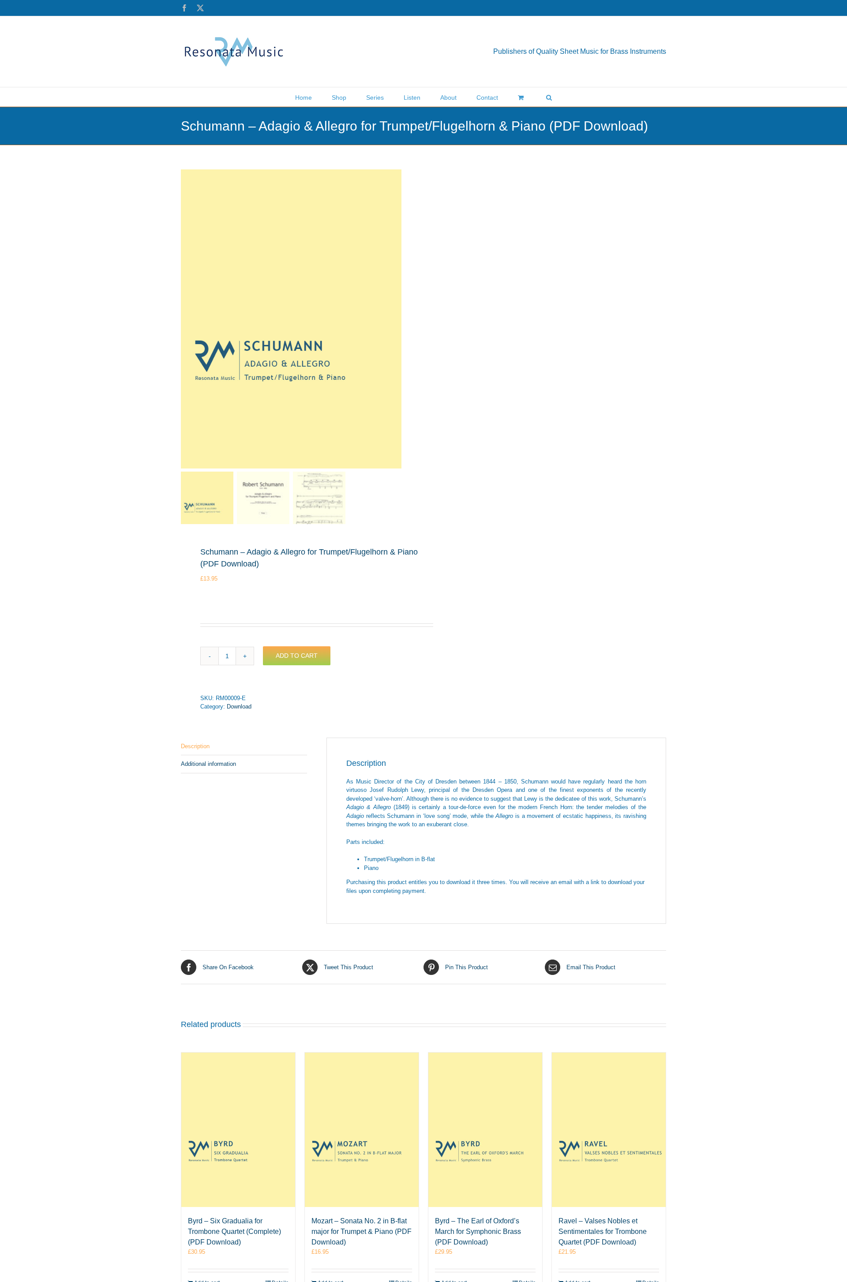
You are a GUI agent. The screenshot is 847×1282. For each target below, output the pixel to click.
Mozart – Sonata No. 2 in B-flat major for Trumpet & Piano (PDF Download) (361, 1231)
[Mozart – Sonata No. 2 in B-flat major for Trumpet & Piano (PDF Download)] (362, 1130)
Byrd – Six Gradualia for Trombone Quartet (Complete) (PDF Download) (234, 1231)
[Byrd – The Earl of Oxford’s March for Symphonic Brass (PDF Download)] (485, 1130)
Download (239, 706)
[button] (549, 96)
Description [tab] (195, 746)
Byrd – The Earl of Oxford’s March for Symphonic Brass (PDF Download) (478, 1231)
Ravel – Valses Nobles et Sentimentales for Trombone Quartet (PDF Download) (602, 1231)
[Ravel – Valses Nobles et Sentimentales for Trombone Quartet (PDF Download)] (609, 1130)
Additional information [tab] (208, 764)
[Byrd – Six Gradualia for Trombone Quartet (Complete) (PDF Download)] (238, 1130)
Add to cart (297, 655)
